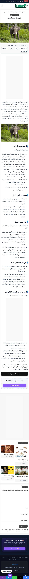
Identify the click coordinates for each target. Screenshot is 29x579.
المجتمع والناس (16, 12)
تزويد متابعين (21, 567)
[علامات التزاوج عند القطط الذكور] (7, 470)
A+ (16, 48)
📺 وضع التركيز (24, 51)
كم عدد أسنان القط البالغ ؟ (9, 454)
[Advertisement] (14, 77)
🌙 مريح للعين (4, 48)
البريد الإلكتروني (24, 514)
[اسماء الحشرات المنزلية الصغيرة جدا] (21, 451)
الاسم (26, 508)
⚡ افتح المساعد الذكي (14, 548)
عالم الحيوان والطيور (9, 12)
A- (11, 48)
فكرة (11, 102)
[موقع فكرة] (20, 6)
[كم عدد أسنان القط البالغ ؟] (7, 449)
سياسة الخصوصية (9, 567)
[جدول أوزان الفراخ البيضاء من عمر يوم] (21, 470)
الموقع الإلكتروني (24, 520)
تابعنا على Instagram (15, 374)
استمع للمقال (23, 48)
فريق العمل (16, 570)
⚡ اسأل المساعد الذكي (14, 385)
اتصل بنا (15, 567)
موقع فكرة (20, 557)
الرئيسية (22, 12)
